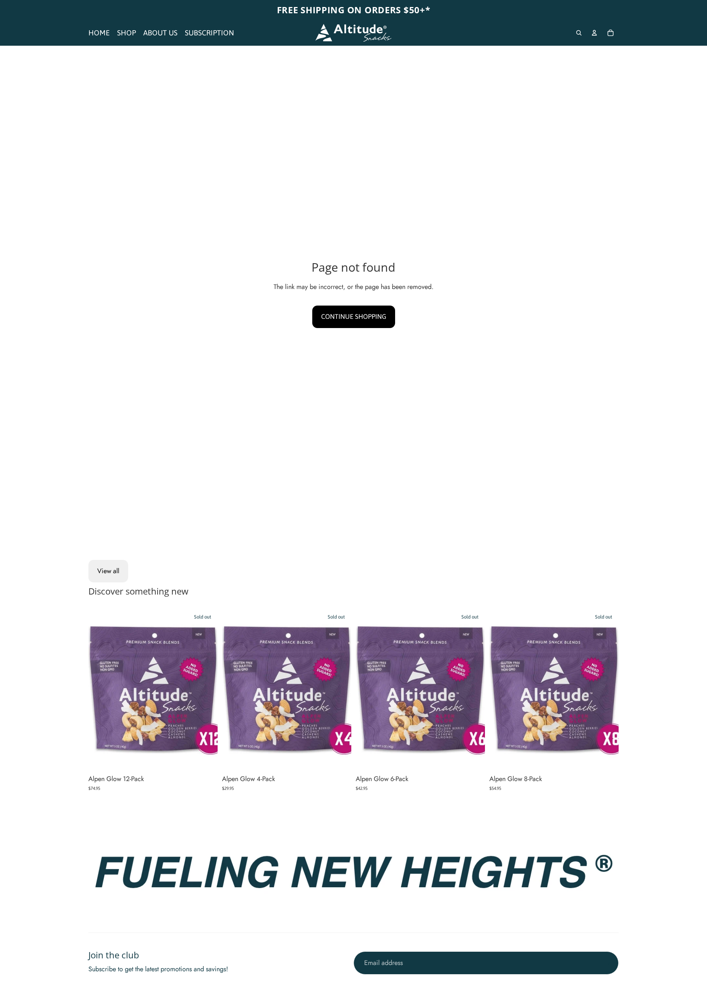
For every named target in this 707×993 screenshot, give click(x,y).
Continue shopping (353, 316)
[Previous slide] (99, 690)
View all (108, 571)
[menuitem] (99, 33)
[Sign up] (607, 963)
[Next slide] (207, 690)
